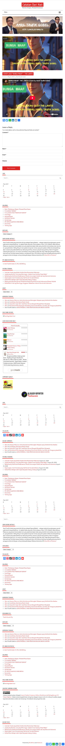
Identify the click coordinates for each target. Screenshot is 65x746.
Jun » (8, 197)
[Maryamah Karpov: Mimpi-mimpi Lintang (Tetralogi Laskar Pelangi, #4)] (5, 349)
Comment (5, 132)
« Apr (4, 197)
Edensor (9, 340)
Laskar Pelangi (11, 328)
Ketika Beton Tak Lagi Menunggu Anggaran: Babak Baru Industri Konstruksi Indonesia (28, 283)
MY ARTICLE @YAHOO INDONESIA (14, 222)
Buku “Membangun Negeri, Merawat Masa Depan (18, 209)
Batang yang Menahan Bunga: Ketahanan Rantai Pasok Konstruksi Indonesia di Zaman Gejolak (30, 281)
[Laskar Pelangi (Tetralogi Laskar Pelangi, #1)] (5, 331)
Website (4, 161)
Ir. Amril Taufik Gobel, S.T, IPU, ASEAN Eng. (14, 264)
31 (46, 195)
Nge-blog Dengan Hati (13, 352)
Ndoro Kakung (10, 354)
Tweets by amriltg (8, 617)
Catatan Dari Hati (33, 4)
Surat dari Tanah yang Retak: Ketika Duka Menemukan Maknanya (22, 272)
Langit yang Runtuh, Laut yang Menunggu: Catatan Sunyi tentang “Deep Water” (26, 274)
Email (4, 154)
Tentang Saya (8, 225)
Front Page (8, 214)
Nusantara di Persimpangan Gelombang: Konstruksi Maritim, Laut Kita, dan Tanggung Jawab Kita (35, 305)
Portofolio (8, 223)
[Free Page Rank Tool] (9, 316)
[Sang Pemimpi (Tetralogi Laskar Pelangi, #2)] (5, 337)
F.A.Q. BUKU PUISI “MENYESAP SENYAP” (15, 213)
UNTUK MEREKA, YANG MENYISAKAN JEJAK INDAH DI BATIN (33, 307)
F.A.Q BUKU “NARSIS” (10, 211)
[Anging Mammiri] (8, 389)
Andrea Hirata (10, 329)
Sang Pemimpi (10, 334)
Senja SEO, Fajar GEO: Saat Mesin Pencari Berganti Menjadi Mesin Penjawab (30, 304)
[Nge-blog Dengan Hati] (5, 355)
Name (4, 148)
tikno (6, 300)
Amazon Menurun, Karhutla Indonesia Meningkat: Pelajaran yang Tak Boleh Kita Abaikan (33, 300)
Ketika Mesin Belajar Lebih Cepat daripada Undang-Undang (20, 279)
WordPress (32, 742)
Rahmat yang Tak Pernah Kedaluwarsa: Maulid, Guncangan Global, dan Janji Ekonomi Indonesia (30, 276)
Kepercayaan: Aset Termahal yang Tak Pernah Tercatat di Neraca (22, 278)
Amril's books (15, 326)
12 (3, 192)
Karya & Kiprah (9, 216)
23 (37, 194)
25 (54, 194)
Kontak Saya (8, 220)
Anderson (39, 742)
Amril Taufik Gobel (21, 77)
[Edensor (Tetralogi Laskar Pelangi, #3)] (5, 343)
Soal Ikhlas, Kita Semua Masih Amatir (19, 302)
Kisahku (5, 38)
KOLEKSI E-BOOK (10, 218)
